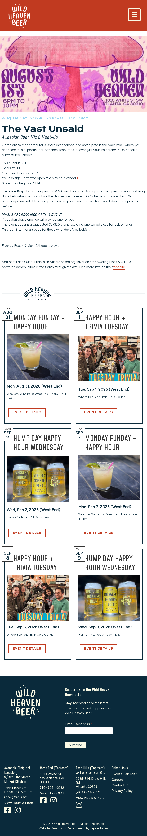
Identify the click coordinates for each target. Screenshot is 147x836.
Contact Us (120, 785)
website (119, 267)
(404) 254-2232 (52, 787)
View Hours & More (18, 803)
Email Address (79, 724)
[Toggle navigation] (134, 14)
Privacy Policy (122, 791)
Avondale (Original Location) (17, 770)
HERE (81, 178)
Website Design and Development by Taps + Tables (73, 828)
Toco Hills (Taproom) (90, 768)
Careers (117, 779)
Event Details (26, 412)
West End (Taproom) (54, 768)
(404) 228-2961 (16, 797)
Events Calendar (124, 774)
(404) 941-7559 (88, 792)
